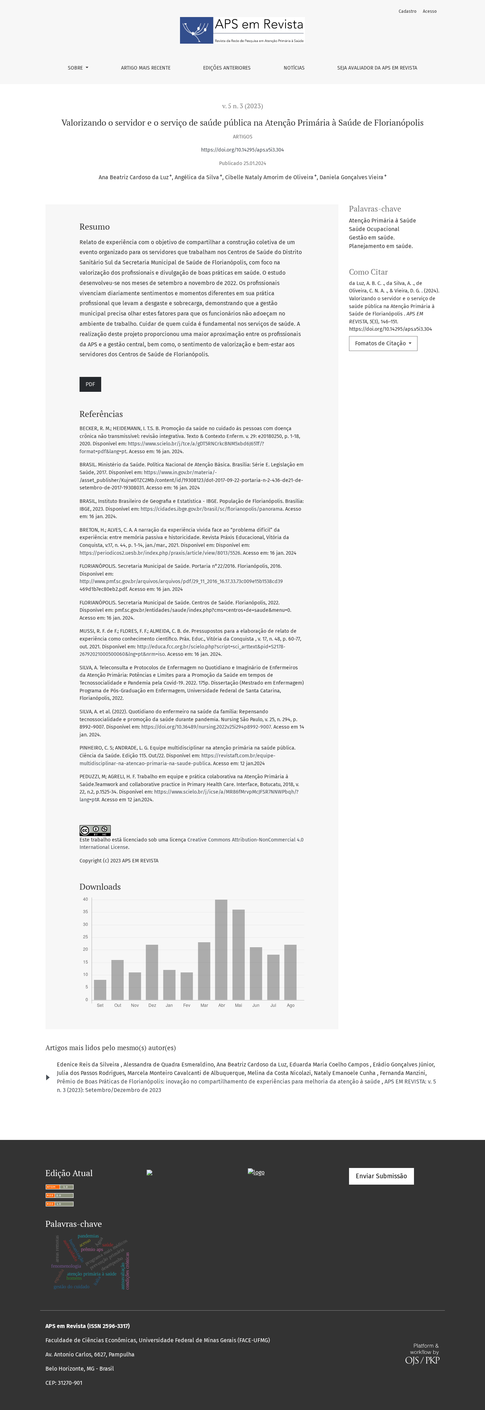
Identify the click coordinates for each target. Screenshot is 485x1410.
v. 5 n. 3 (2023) (242, 106)
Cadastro (407, 11)
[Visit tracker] (149, 1172)
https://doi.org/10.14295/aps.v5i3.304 (242, 150)
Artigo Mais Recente (145, 68)
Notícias (294, 68)
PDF (90, 384)
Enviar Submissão (381, 1176)
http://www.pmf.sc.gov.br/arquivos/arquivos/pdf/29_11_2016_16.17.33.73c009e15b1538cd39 (181, 581)
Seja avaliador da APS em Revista (377, 68)
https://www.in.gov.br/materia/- (180, 473)
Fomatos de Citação (381, 343)
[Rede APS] (256, 1172)
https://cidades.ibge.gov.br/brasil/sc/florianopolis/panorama (212, 509)
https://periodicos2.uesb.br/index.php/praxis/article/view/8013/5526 (160, 553)
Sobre (76, 68)
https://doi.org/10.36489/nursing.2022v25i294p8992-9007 (206, 727)
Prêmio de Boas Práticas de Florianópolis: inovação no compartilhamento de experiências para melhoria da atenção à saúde (219, 1081)
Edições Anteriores (227, 68)
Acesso (430, 11)
